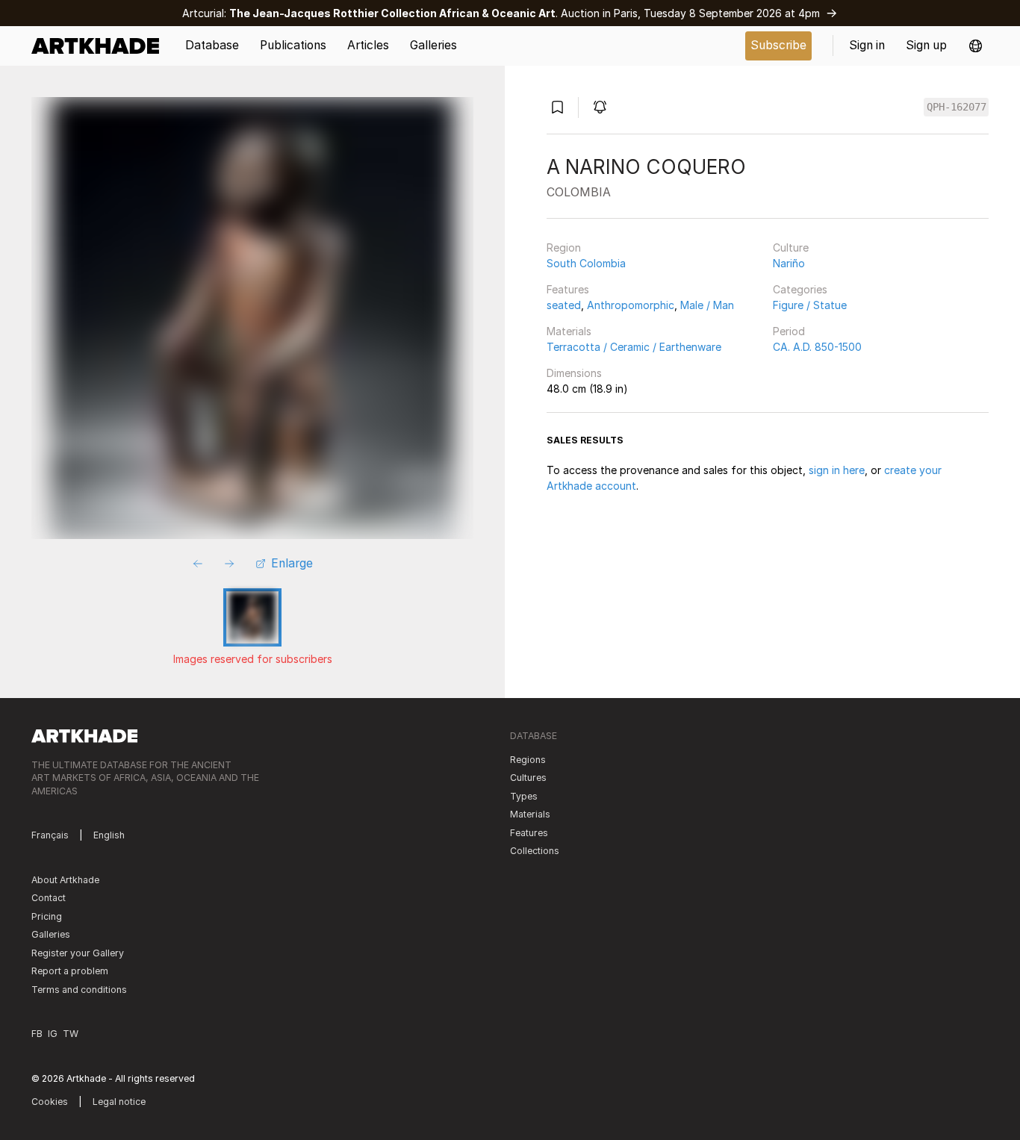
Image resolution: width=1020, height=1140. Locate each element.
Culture (791, 247)
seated (564, 305)
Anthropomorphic (630, 305)
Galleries (50, 934)
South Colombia (586, 263)
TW (70, 1033)
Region (564, 247)
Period (789, 331)
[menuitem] (100, 46)
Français (50, 835)
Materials (569, 331)
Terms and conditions (79, 989)
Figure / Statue (810, 305)
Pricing (46, 916)
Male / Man (707, 305)
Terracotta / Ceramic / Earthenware (634, 346)
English (109, 835)
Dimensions (574, 373)
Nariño (789, 263)
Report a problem (69, 971)
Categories (800, 289)
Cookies (49, 1101)
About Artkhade (65, 879)
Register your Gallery (77, 953)
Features (568, 289)
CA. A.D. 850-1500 (817, 346)
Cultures (528, 777)
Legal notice (119, 1101)
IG (52, 1033)
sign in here (837, 470)
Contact (48, 897)
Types (524, 796)
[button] (976, 46)
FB (37, 1033)
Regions (528, 759)
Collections (534, 850)
